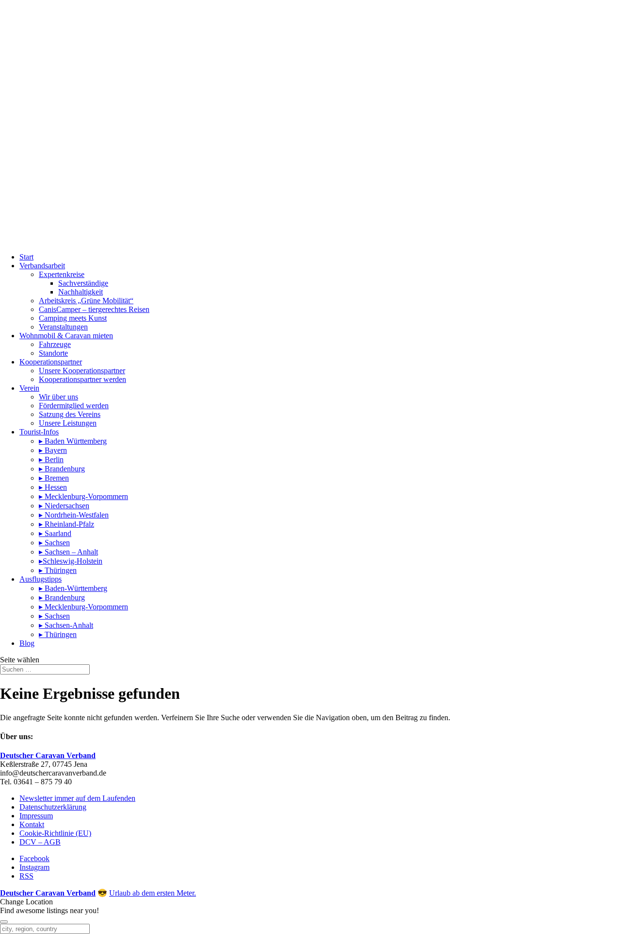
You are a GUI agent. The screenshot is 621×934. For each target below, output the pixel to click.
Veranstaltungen (63, 327)
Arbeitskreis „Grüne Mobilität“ (86, 300)
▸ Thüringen (58, 570)
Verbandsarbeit (42, 265)
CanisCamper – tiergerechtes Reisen (94, 309)
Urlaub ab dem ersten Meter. (152, 893)
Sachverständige (83, 283)
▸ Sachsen (54, 542)
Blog (26, 643)
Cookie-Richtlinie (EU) (55, 833)
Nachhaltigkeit (80, 292)
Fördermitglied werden (74, 405)
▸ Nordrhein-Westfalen (74, 515)
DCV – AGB (40, 842)
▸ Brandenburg (62, 469)
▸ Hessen (53, 487)
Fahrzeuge (55, 344)
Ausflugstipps (40, 579)
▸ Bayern (53, 450)
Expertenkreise (61, 274)
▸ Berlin (51, 459)
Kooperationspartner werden (82, 379)
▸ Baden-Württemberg (73, 588)
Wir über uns (58, 397)
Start (26, 257)
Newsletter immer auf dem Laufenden (77, 798)
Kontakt (31, 824)
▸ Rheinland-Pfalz (66, 524)
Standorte (53, 353)
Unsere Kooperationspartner (82, 370)
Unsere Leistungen (68, 423)
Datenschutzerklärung (52, 807)
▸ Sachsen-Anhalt (66, 625)
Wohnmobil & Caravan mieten (66, 335)
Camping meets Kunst (73, 318)
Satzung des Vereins (69, 414)
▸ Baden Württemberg (73, 441)
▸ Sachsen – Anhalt (68, 552)
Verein (29, 388)
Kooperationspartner (50, 362)
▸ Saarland (55, 533)
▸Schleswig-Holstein (70, 561)
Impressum (36, 816)
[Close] (4, 921)
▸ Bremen (54, 478)
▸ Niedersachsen (64, 506)
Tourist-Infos (39, 432)
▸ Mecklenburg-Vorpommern (83, 496)
